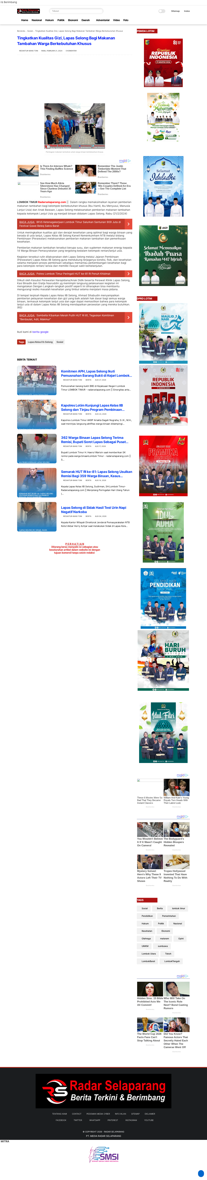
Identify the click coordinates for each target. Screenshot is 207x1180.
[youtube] (188, 20)
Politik (60, 20)
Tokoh (168, 953)
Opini (181, 938)
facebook (61, 1120)
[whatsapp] (174, 20)
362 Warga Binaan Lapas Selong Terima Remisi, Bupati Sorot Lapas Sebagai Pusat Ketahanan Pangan (93, 440)
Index (187, 11)
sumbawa (163, 946)
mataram (164, 938)
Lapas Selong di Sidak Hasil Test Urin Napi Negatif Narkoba (93, 510)
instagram (131, 1120)
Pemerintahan (169, 916)
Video (116, 20)
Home (24, 20)
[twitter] (169, 20)
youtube (149, 1120)
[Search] (100, 11)
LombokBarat (148, 961)
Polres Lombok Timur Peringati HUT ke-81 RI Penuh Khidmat (73, 273)
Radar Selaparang (114, 1131)
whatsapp (94, 1120)
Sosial (30, 31)
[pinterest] (178, 20)
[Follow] (201, 1173)
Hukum (49, 20)
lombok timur (178, 908)
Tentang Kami (59, 1114)
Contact (76, 1114)
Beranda (21, 31)
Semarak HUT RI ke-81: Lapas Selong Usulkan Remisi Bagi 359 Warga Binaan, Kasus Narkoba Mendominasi (96, 474)
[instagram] (183, 20)
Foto (125, 20)
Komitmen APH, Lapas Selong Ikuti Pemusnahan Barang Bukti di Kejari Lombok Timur (95, 373)
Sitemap (175, 11)
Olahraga (146, 938)
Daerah (86, 20)
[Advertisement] (74, 79)
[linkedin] (44, 350)
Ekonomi (73, 20)
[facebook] (164, 20)
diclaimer (150, 1114)
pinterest (113, 1120)
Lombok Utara (149, 953)
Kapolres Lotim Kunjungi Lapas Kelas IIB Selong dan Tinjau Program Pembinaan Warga (92, 407)
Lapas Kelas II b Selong (40, 342)
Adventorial (102, 20)
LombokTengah (172, 961)
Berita (88, 380)
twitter (78, 1120)
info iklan (120, 1114)
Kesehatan (147, 931)
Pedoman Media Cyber (98, 1114)
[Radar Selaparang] (28, 12)
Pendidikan (147, 916)
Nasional (37, 20)
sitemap (135, 1114)
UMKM (145, 946)
